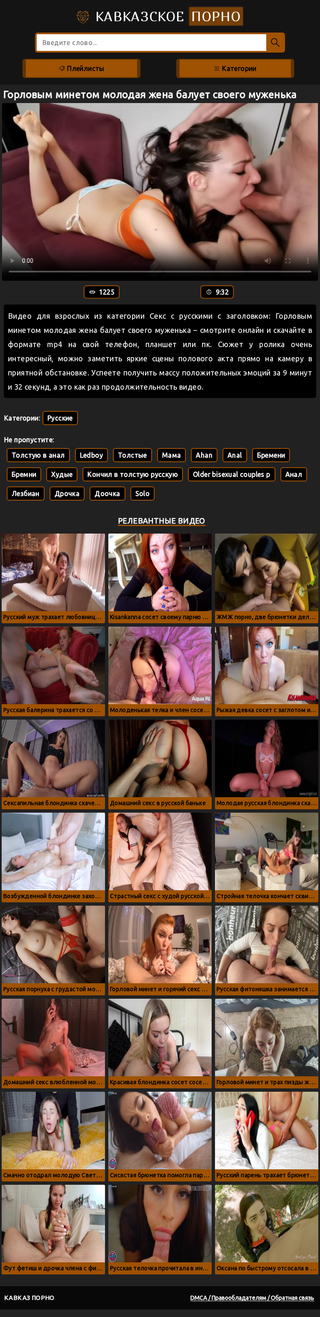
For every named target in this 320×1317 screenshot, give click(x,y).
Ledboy (91, 455)
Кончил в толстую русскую (133, 474)
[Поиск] (275, 43)
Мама (171, 455)
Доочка (107, 493)
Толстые (132, 455)
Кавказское (166, 16)
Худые (61, 474)
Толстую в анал (38, 455)
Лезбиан (26, 493)
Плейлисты (85, 68)
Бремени (271, 455)
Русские (60, 418)
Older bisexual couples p (231, 474)
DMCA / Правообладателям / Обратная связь (252, 1297)
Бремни (24, 474)
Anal (235, 455)
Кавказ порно (29, 1297)
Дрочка (67, 493)
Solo (142, 493)
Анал (293, 474)
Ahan (204, 455)
